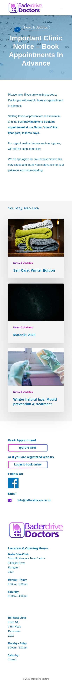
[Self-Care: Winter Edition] (36, 248)
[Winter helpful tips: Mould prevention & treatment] (36, 380)
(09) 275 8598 (28, 447)
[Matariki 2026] (36, 313)
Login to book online (28, 464)
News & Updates (36, 27)
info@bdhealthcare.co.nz (34, 500)
